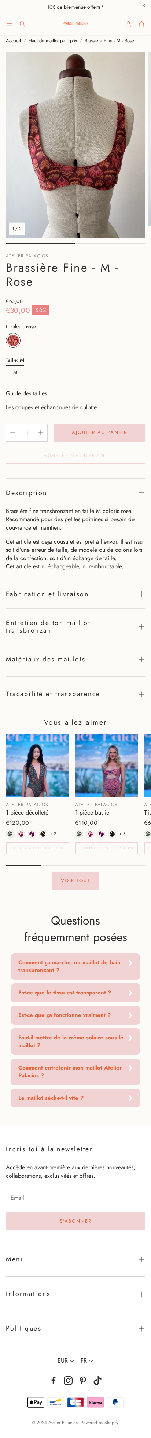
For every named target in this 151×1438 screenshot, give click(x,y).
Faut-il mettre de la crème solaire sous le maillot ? (71, 1041)
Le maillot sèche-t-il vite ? (51, 1098)
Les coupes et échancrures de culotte (51, 407)
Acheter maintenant (76, 455)
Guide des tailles (26, 393)
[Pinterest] (82, 1380)
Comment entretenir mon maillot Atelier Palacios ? (70, 1072)
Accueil (13, 41)
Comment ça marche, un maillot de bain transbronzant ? (69, 966)
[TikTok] (97, 1380)
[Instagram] (68, 1380)
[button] (9, 24)
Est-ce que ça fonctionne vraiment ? (64, 1015)
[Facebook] (53, 1380)
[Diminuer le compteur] (12, 432)
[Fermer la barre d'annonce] (143, 5)
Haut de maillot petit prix (53, 41)
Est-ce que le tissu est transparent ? (64, 993)
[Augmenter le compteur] (40, 432)
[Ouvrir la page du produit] (37, 765)
